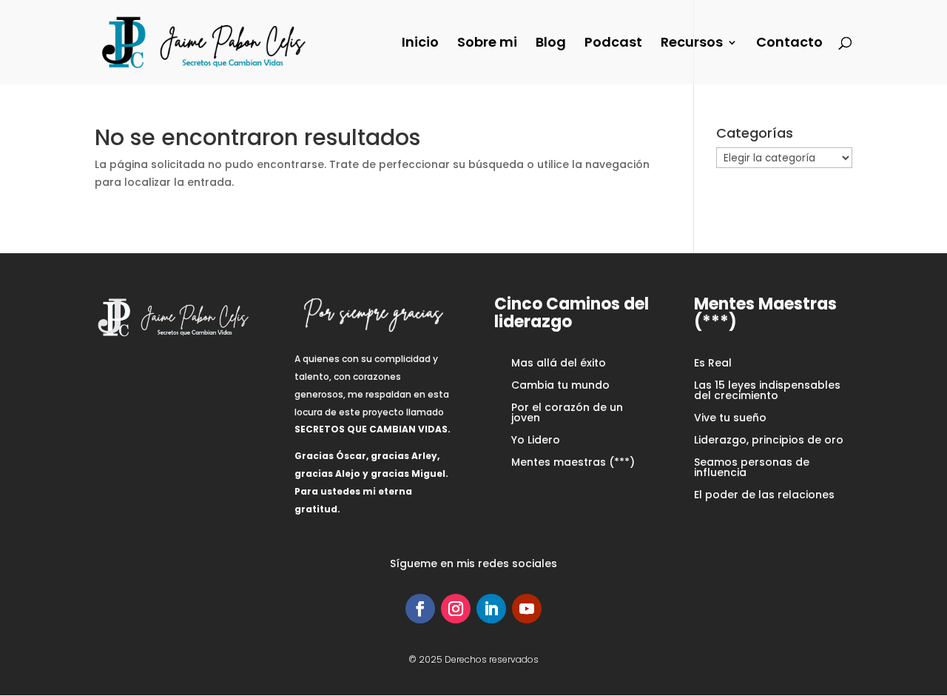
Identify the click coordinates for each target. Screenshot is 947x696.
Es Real (713, 364)
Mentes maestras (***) (573, 463)
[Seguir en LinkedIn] (491, 608)
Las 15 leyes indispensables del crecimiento (767, 391)
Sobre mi (487, 44)
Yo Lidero (535, 441)
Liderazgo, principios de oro (768, 441)
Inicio (420, 44)
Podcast (613, 44)
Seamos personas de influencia (751, 468)
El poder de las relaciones (764, 495)
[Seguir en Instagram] (456, 608)
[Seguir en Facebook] (420, 608)
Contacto (789, 44)
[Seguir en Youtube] (527, 608)
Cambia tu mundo (560, 386)
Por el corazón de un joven (567, 413)
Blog (551, 44)
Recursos (692, 44)
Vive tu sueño (730, 418)
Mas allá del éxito (558, 364)
